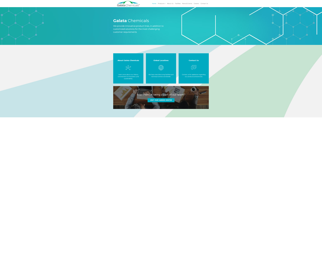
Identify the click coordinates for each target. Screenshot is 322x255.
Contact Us (204, 3)
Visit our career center (161, 100)
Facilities (178, 3)
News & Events (187, 3)
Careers (196, 3)
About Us (170, 3)
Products (161, 3)
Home (154, 3)
